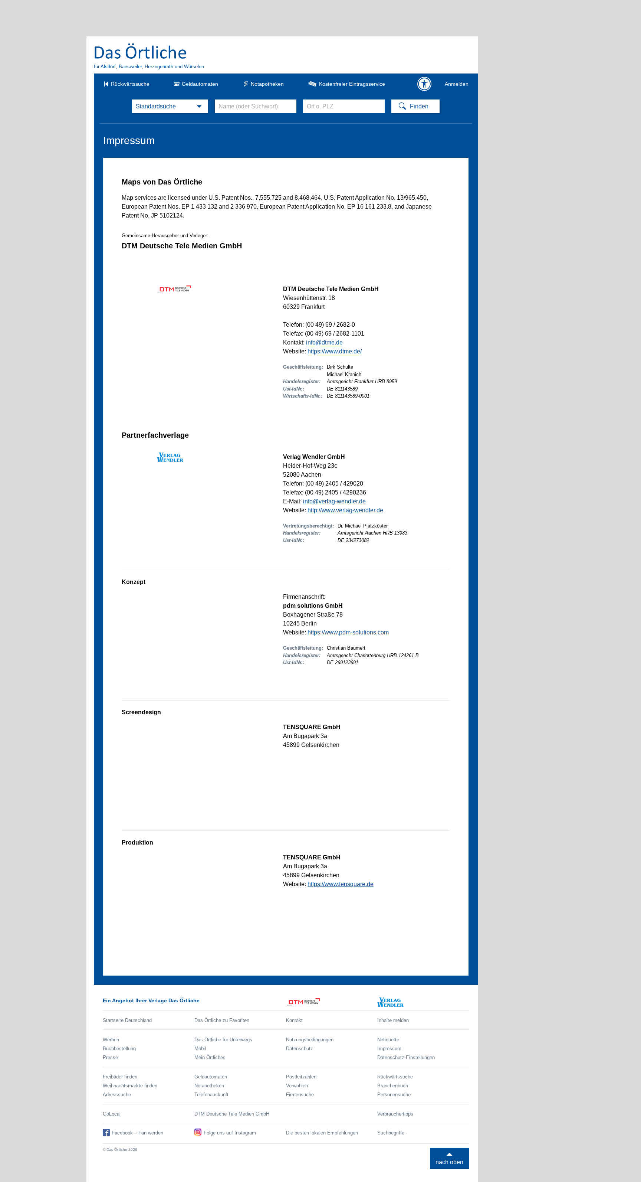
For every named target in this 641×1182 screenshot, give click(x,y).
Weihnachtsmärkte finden (130, 1085)
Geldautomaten (200, 84)
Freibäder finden (120, 1077)
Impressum (389, 1048)
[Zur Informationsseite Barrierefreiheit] (424, 83)
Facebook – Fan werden (137, 1133)
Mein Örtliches (210, 1057)
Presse (110, 1057)
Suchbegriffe (390, 1133)
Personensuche (394, 1094)
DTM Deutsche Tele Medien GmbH (231, 1114)
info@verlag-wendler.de (334, 501)
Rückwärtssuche (130, 84)
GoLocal (112, 1114)
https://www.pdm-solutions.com (348, 632)
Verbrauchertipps (395, 1114)
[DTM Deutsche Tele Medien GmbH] (332, 1002)
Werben (111, 1039)
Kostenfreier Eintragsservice (352, 84)
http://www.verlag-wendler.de (345, 510)
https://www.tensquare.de (341, 884)
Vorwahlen (297, 1085)
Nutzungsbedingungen (309, 1039)
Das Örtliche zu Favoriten (221, 1020)
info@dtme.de (324, 342)
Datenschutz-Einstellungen (406, 1057)
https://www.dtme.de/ (335, 351)
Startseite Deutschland (127, 1020)
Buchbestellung (119, 1048)
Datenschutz (299, 1048)
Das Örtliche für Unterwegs (223, 1039)
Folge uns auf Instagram (230, 1133)
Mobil (200, 1048)
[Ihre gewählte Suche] (170, 106)
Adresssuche (117, 1094)
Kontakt (294, 1020)
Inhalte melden (393, 1020)
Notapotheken (267, 84)
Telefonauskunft (211, 1094)
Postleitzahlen (301, 1077)
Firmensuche (300, 1094)
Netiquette (388, 1039)
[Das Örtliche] (140, 51)
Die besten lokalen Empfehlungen (322, 1133)
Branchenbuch (392, 1085)
